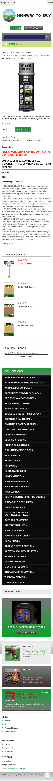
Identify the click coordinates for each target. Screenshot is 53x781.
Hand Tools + (12, 461)
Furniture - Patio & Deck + (20, 450)
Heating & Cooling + (16, 471)
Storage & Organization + (20, 572)
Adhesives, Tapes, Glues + (20, 377)
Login (17, 28)
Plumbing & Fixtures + (17, 536)
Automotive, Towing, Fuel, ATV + (23, 393)
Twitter (7, 744)
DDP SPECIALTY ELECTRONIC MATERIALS (25, 140)
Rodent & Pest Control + (19, 546)
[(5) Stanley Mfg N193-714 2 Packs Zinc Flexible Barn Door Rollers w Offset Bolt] (9, 269)
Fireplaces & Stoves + (18, 445)
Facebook (8, 748)
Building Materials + (22, 53)
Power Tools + (13, 541)
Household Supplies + (17, 487)
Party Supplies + (14, 530)
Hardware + (12, 466)
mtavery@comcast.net (16, 768)
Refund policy (10, 732)
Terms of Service (11, 728)
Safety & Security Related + (21, 551)
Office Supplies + (15, 507)
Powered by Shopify (37, 775)
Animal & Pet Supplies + (18, 388)
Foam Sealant (11, 137)
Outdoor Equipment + (17, 520)
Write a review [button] (26, 356)
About (7, 724)
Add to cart (23, 129)
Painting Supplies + (16, 525)
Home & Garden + (14, 476)
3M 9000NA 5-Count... (26, 287)
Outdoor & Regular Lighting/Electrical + (17, 513)
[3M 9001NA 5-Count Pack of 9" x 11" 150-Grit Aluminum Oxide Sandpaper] (9, 310)
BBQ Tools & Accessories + (20, 398)
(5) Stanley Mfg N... (25, 263)
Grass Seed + (12, 455)
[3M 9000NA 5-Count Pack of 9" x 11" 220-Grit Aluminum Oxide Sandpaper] (9, 291)
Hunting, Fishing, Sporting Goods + (25, 497)
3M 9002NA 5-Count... (26, 326)
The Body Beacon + (16, 577)
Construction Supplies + (19, 429)
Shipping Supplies (15, 562)
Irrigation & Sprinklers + (19, 502)
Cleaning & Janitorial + (18, 419)
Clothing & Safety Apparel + (21, 424)
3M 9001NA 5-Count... (26, 306)
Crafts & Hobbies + (16, 435)
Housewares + (13, 492)
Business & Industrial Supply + (23, 414)
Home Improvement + (16, 481)
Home (5, 53)
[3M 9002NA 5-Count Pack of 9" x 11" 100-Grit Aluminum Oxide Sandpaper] (9, 329)
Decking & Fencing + (16, 440)
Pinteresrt (8, 752)
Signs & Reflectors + (17, 567)
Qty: (3, 130)
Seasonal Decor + (15, 556)
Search (7, 721)
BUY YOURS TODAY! (26, 632)
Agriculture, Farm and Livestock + (25, 383)
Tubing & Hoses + (14, 582)
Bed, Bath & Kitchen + (17, 403)
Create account (33, 28)
